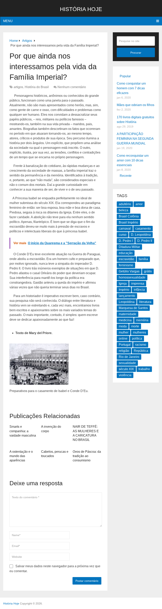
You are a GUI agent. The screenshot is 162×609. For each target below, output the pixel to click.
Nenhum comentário (71, 87)
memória (142, 320)
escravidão (126, 259)
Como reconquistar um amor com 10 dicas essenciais (133, 160)
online (123, 338)
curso (122, 234)
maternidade (127, 314)
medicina (125, 320)
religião (124, 350)
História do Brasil (37, 87)
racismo (140, 344)
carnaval (125, 228)
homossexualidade (132, 277)
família (143, 259)
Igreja (123, 283)
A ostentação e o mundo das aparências (21, 456)
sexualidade (127, 363)
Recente (126, 175)
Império (124, 289)
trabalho (144, 369)
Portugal (125, 344)
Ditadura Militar (129, 247)
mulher (123, 332)
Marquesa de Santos (133, 308)
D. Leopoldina (141, 234)
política (137, 338)
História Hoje (81, 9)
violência (125, 375)
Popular (125, 76)
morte (135, 326)
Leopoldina (127, 302)
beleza (123, 210)
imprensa (137, 283)
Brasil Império (128, 222)
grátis (148, 271)
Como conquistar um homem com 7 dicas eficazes (131, 88)
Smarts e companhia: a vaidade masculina (22, 431)
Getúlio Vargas (129, 271)
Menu (8, 21)
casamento (143, 228)
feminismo (126, 265)
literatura (145, 302)
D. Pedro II (144, 240)
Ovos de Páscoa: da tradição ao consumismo (87, 456)
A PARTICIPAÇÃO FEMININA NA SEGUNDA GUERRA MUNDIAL (135, 138)
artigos (18, 87)
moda (123, 326)
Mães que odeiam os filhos (135, 105)
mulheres (139, 332)
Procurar (135, 52)
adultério (125, 204)
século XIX (126, 369)
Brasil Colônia (129, 216)
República (141, 350)
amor (139, 204)
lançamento (127, 295)
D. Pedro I (126, 240)
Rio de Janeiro (129, 357)
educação (126, 253)
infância (139, 289)
